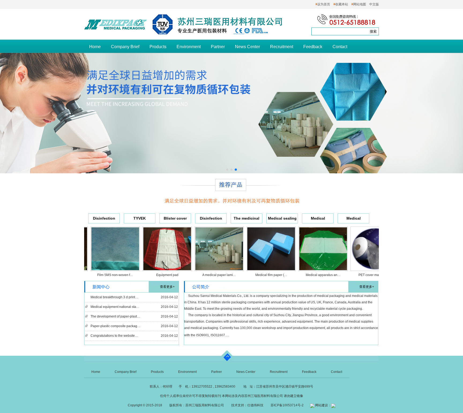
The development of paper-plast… (115, 316)
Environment (189, 46)
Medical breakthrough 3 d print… (114, 297)
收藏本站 (341, 4)
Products (158, 46)
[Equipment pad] (157, 267)
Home (95, 46)
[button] (227, 170)
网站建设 (321, 405)
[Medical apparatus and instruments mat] (313, 267)
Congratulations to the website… (114, 336)
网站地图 (359, 4)
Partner (218, 46)
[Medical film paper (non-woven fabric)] (261, 267)
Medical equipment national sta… (115, 307)
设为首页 (323, 4)
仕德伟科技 (255, 405)
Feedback (312, 46)
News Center (247, 46)
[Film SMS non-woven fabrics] (105, 267)
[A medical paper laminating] (209, 267)
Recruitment (281, 46)
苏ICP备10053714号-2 (287, 405)
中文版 (374, 4)
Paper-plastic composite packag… (115, 326)
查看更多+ (167, 287)
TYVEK (139, 218)
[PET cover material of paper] (365, 267)
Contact (340, 46)
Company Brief (125, 46)
